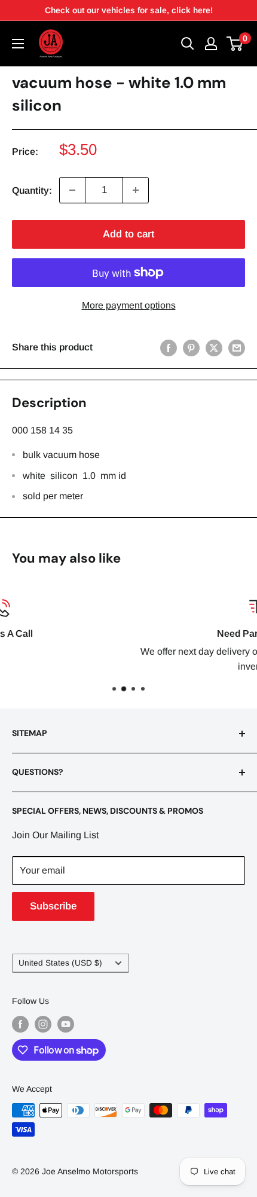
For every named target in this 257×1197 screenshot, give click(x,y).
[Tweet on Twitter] (214, 347)
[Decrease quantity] (72, 190)
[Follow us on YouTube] (65, 1023)
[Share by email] (236, 347)
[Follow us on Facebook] (20, 1023)
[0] (235, 43)
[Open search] (187, 43)
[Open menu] (18, 43)
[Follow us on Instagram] (43, 1023)
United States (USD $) (60, 962)
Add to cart (128, 234)
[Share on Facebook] (168, 347)
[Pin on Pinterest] (191, 347)
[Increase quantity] (135, 190)
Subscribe (53, 906)
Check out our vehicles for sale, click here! (129, 10)
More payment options (129, 305)
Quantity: (32, 190)
